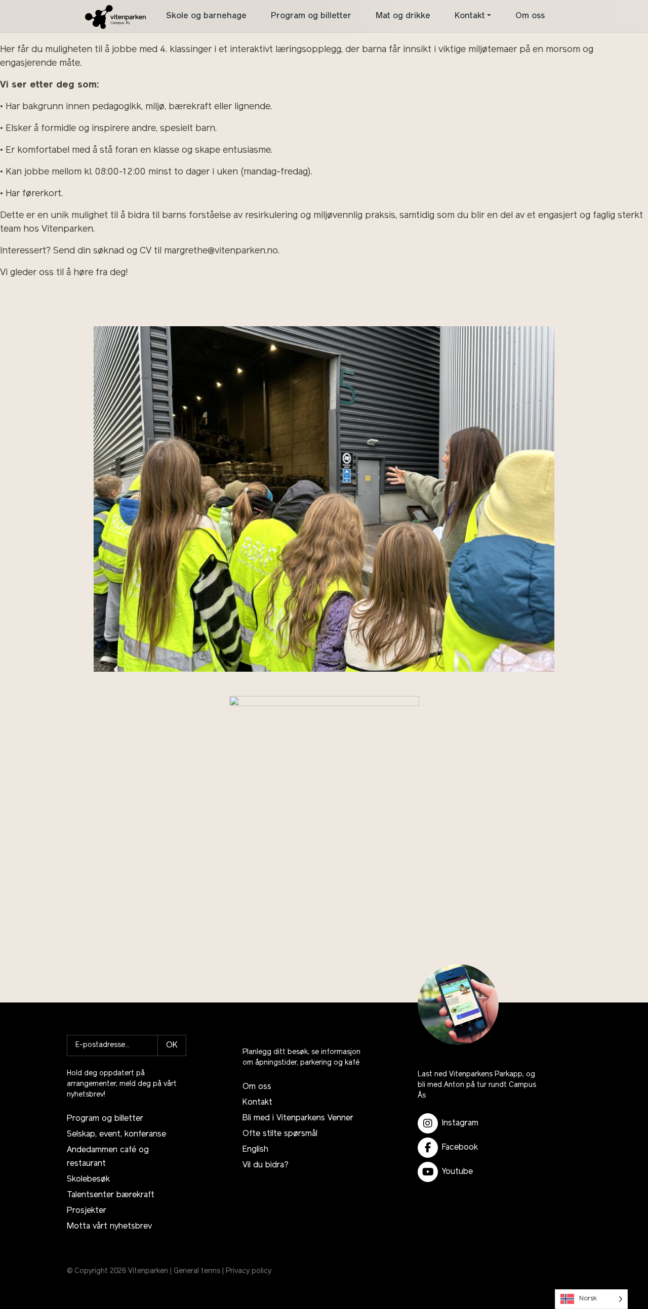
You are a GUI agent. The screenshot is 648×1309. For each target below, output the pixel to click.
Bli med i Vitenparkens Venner (297, 1118)
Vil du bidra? (265, 1165)
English (255, 1150)
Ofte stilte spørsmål (279, 1134)
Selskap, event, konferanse (116, 1134)
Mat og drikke (403, 16)
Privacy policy (248, 1271)
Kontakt (470, 16)
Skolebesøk (88, 1179)
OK (172, 1045)
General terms (197, 1271)
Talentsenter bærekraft (110, 1195)
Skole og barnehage (206, 16)
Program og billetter (311, 16)
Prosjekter (86, 1211)
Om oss (530, 16)
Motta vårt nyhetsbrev (109, 1227)
